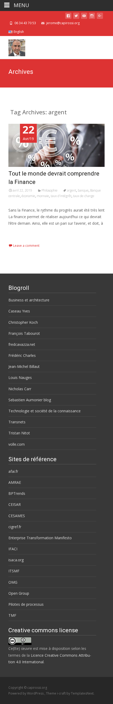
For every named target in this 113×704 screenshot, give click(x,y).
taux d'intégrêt (61, 196)
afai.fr (13, 471)
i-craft (61, 693)
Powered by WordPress (26, 693)
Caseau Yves (19, 311)
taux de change (83, 196)
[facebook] (68, 16)
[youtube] (84, 16)
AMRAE (14, 482)
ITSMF (13, 570)
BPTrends (16, 493)
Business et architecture (28, 299)
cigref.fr (14, 526)
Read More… (20, 232)
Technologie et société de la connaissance (44, 410)
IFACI (12, 548)
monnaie (43, 196)
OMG (12, 582)
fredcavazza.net (21, 344)
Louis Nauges (20, 377)
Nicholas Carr (19, 388)
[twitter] (76, 16)
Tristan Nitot (19, 432)
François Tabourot (24, 333)
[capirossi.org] (12, 46)
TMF (12, 615)
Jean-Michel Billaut (24, 366)
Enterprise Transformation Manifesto (40, 537)
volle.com (16, 444)
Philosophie (50, 190)
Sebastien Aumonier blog (29, 399)
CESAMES (16, 515)
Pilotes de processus (26, 604)
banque (83, 190)
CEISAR (14, 504)
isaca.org (16, 559)
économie (28, 196)
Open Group (18, 593)
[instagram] (92, 16)
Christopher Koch (23, 322)
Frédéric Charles (22, 355)
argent (71, 190)
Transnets (16, 421)
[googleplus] (100, 16)
